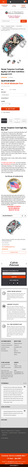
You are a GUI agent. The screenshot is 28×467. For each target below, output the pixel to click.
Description (4, 120)
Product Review (11, 120)
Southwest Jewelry (10, 26)
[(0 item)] (24, 2)
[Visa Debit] (12, 446)
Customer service (10, 430)
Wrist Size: (4, 92)
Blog (15, 349)
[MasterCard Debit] (16, 446)
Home (2, 26)
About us (3, 430)
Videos (15, 354)
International (4, 6)
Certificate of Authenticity (17, 121)
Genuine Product (23, 6)
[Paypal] (3, 446)
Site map (17, 430)
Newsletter (3, 349)
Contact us (4, 434)
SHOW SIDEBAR (13, 465)
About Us (16, 350)
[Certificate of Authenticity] (14, 185)
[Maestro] (24, 446)
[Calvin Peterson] (14, 263)
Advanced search (13, 432)
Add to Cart (11, 108)
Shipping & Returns (18, 343)
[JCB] (2, 448)
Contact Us (16, 345)
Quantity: (3, 101)
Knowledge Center (18, 347)
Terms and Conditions (6, 343)
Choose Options (14, 252)
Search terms (5, 432)
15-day (14, 6)
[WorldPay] (9, 446)
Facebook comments (24, 120)
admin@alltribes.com (12, 461)
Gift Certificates (4, 350)
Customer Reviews (5, 347)
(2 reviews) (10, 77)
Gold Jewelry (19, 26)
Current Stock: (5, 98)
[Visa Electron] (20, 446)
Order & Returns (22, 432)
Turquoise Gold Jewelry (7, 27)
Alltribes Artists (17, 352)
